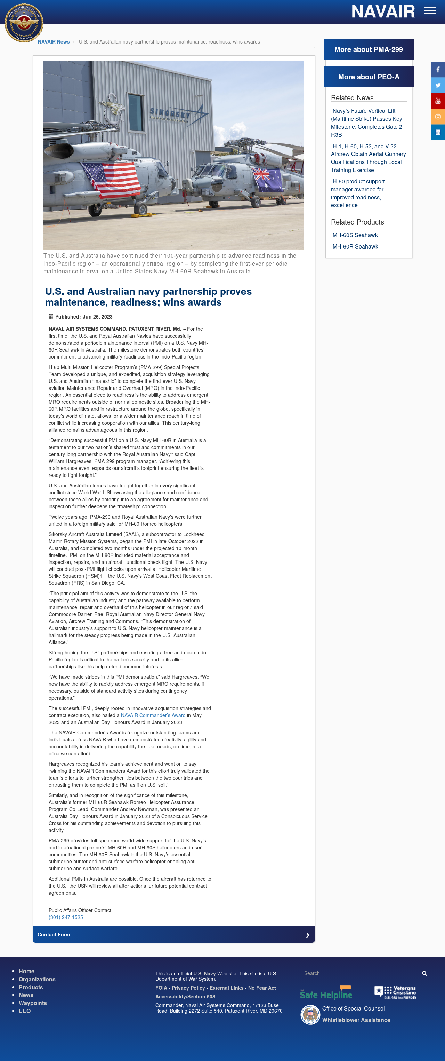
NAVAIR (383, 14)
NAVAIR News (54, 41)
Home (26, 971)
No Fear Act (262, 987)
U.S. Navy (204, 973)
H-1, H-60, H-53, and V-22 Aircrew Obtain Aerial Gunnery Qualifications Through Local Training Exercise (368, 158)
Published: (68, 316)
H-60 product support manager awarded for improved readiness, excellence (358, 193)
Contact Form (54, 934)
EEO (25, 1011)
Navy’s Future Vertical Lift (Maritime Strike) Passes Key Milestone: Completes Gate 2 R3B (366, 123)
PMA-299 (388, 49)
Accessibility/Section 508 (185, 996)
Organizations (37, 979)
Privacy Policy (188, 987)
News (26, 995)
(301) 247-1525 (66, 916)
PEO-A (388, 76)
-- (184, 328)
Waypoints (33, 1003)
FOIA (161, 987)
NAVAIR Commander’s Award (153, 715)
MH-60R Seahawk (355, 246)
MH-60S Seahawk (355, 235)
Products (31, 987)
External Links (227, 987)
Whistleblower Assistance (356, 1020)
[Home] (19, 23)
